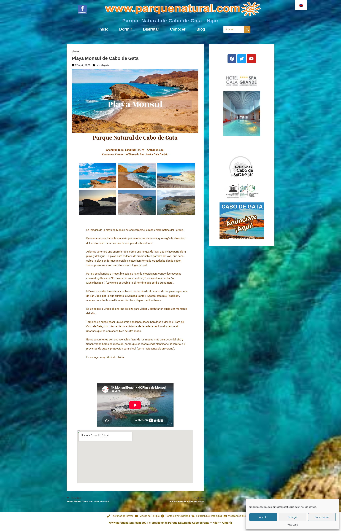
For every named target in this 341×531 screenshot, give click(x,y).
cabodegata (102, 65)
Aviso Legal (292, 525)
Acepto (263, 517)
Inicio (103, 29)
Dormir (125, 29)
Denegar (292, 517)
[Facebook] (232, 58)
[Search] (247, 29)
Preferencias (322, 517)
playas (76, 51)
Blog (200, 29)
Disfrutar (151, 29)
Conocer (178, 29)
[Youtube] (251, 58)
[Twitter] (241, 58)
